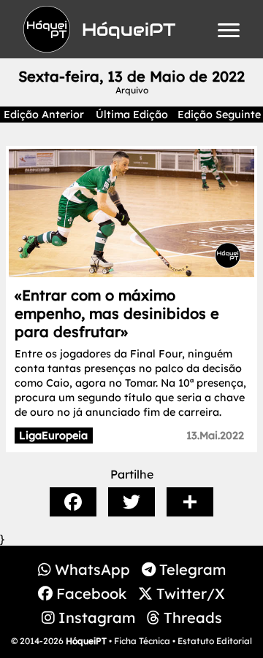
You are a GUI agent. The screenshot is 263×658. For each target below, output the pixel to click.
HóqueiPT (86, 640)
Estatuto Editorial (215, 640)
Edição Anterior (44, 114)
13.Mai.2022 (215, 435)
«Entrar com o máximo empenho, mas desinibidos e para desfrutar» (117, 313)
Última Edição (132, 114)
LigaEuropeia (53, 435)
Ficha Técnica (142, 640)
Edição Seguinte (219, 114)
